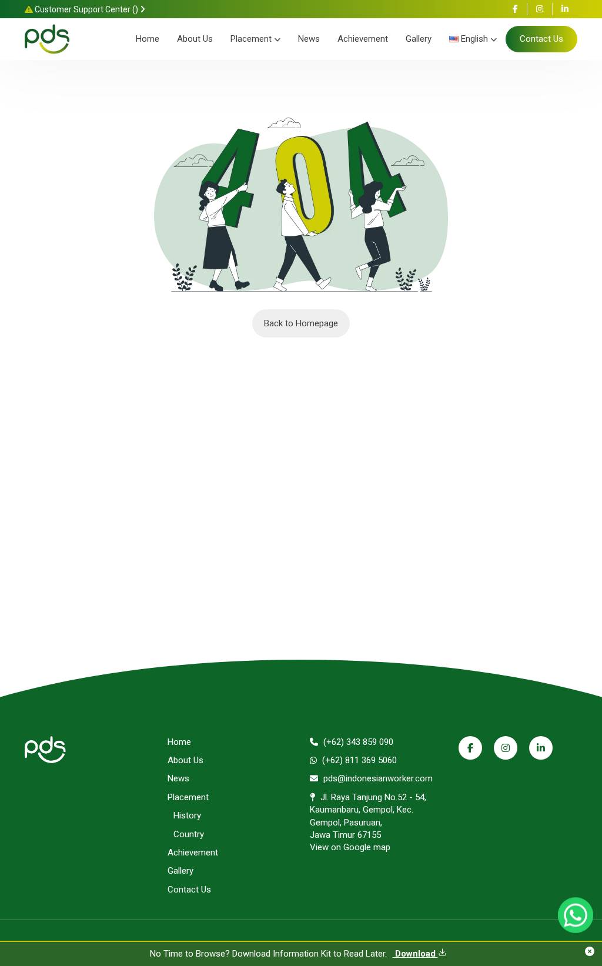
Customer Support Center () (86, 9)
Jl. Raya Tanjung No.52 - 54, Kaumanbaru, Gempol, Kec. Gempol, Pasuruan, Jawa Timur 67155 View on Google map (368, 822)
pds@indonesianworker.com (377, 778)
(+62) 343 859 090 (357, 742)
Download (415, 953)
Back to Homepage (301, 323)
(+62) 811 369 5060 (358, 760)
